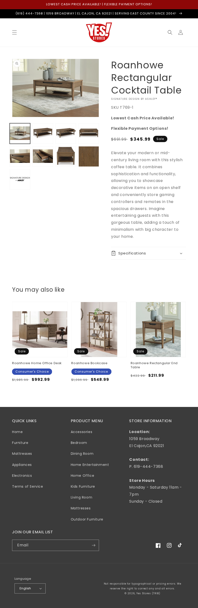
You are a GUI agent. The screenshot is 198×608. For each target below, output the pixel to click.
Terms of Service (27, 486)
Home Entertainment (90, 464)
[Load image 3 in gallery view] (66, 133)
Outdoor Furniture (87, 519)
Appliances (22, 464)
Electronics (22, 475)
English (25, 588)
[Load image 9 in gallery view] (20, 179)
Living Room (81, 497)
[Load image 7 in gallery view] (66, 156)
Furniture (20, 442)
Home (17, 431)
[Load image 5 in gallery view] (20, 156)
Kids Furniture (83, 486)
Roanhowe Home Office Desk (37, 363)
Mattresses (22, 453)
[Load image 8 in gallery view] (88, 156)
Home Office (82, 475)
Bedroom (79, 442)
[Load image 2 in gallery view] (43, 133)
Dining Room (82, 453)
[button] (14, 32)
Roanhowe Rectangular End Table (154, 365)
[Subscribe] (93, 545)
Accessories (81, 431)
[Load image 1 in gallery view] (20, 133)
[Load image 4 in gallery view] (88, 133)
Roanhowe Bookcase (89, 363)
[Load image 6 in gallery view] (43, 156)
